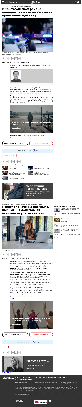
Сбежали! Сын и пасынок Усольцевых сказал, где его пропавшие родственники (70, 215)
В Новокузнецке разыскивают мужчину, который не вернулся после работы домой (17, 173)
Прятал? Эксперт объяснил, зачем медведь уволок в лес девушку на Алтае (69, 225)
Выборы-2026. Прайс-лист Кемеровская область (55, 377)
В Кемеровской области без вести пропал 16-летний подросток (17, 178)
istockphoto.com (12, 250)
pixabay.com (17, 54)
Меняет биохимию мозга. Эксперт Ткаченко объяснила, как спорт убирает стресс (31, 320)
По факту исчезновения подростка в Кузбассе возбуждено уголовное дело (41, 173)
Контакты (17, 377)
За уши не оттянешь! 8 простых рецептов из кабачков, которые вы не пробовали (70, 220)
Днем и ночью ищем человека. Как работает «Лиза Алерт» (31, 124)
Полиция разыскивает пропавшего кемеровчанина (41, 167)
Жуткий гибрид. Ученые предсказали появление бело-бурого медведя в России (70, 236)
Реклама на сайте (26, 377)
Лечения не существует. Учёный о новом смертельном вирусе (69, 230)
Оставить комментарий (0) (41, 143)
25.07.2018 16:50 (6, 6)
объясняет (22, 266)
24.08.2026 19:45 (6, 204)
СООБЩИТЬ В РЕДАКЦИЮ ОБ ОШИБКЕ (23, 379)
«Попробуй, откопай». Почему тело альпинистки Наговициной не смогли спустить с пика (70, 209)
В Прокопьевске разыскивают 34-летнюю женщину (17, 167)
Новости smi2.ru (7, 199)
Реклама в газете (37, 377)
